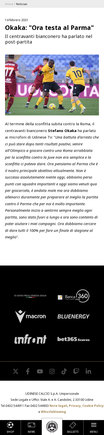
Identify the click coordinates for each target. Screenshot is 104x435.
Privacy (75, 406)
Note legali (58, 406)
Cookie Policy (93, 406)
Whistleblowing (53, 412)
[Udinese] (52, 426)
